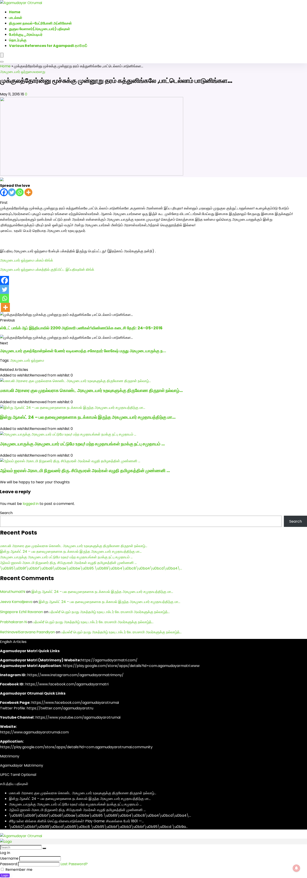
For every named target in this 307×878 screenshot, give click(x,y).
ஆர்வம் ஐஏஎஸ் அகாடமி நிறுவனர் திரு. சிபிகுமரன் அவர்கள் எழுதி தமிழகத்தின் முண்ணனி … (85, 470)
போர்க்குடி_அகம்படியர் (25, 34)
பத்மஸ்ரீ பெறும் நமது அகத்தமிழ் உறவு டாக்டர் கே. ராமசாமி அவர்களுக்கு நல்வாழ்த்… (109, 611)
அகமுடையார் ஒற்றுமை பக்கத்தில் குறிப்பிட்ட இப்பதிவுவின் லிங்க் (47, 269)
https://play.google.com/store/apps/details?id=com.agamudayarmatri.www (131, 665)
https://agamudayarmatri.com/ (109, 660)
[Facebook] (4, 192)
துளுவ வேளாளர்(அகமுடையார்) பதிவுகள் (39, 28)
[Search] (2, 61)
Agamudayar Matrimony (21, 765)
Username (9, 858)
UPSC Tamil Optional (18, 774)
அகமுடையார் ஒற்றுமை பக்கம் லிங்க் (26, 260)
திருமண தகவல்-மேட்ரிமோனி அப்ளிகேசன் (40, 23)
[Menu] (2, 55)
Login (4, 875)
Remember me (18, 869)
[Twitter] (12, 192)
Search (6, 512)
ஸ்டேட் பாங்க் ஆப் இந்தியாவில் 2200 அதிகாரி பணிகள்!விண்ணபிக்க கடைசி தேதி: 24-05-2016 (81, 328)
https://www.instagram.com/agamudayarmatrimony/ (75, 675)
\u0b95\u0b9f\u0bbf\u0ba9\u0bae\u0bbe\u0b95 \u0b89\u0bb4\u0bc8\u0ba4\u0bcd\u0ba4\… (91, 568)
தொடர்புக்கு (18, 40)
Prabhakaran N (13, 622)
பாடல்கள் (15, 17)
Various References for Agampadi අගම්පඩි (48, 45)
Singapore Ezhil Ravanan (21, 611)
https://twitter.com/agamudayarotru (60, 708)
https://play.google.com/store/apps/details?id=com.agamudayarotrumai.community (76, 747)
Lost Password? (74, 864)
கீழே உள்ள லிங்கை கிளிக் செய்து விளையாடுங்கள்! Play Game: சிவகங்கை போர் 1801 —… (76, 821)
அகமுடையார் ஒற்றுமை (17, 71)
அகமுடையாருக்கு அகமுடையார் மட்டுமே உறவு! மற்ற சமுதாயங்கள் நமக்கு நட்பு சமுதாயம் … (82, 444)
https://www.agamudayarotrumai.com (34, 732)
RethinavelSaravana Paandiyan (27, 632)
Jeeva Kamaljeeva (16, 601)
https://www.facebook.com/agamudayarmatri (67, 684)
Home (5, 66)
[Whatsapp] (20, 192)
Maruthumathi (12, 591)
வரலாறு (39, 71)
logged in (31, 503)
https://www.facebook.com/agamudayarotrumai (75, 702)
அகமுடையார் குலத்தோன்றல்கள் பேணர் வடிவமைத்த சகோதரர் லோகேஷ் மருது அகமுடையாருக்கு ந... (83, 351)
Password (8, 864)
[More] (28, 192)
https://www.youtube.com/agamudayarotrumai (77, 717)
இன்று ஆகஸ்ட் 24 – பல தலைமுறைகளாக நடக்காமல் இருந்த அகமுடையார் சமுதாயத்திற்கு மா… (88, 417)
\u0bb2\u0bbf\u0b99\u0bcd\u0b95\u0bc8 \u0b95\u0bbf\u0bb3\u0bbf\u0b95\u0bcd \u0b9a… (98, 826)
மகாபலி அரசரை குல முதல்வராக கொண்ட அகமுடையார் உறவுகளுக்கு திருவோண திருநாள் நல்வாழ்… (91, 390)
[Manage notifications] (296, 868)
